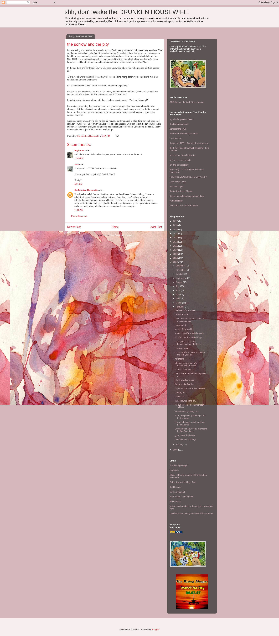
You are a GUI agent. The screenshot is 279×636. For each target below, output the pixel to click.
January (180, 444)
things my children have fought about (187, 196)
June (178, 290)
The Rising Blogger (178, 465)
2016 (175, 225)
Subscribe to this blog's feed (183, 482)
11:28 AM (78, 210)
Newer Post (74, 227)
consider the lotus (178, 129)
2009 (175, 254)
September (181, 278)
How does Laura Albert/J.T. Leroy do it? (188, 177)
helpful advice (181, 314)
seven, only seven (183, 369)
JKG (76, 164)
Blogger (155, 629)
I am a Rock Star (178, 181)
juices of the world (183, 329)
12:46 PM (78, 158)
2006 (175, 450)
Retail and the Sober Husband (184, 205)
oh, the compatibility (179, 165)
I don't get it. (180, 325)
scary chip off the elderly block (189, 333)
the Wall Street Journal (193, 102)
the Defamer (175, 487)
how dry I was (181, 348)
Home (115, 227)
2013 (175, 237)
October (180, 274)
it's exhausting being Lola (186, 411)
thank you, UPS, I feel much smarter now (189, 143)
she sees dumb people (180, 160)
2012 (175, 242)
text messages (177, 186)
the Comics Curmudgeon (181, 496)
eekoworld (179, 396)
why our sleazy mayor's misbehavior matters (186, 364)
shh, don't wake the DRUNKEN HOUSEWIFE (126, 12)
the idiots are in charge (185, 439)
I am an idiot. (176, 138)
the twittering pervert (179, 124)
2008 (175, 258)
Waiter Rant (175, 501)
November (181, 270)
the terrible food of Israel (181, 191)
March (179, 303)
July (178, 286)
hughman (79, 150)
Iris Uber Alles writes (184, 380)
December (181, 266)
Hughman (174, 470)
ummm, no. (180, 392)
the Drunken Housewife (86, 190)
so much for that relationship (188, 337)
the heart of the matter (185, 310)
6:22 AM (78, 184)
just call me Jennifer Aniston (183, 155)
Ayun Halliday (176, 201)
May (178, 294)
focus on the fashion (184, 384)
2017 (175, 221)
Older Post (156, 227)
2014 (175, 233)
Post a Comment (79, 216)
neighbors (179, 359)
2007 (175, 262)
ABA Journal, (176, 102)
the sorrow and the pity (185, 401)
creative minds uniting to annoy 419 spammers (191, 513)
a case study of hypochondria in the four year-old (190, 353)
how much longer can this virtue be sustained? (190, 423)
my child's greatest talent (181, 119)
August (179, 282)
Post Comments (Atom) (121, 235)
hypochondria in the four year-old (190, 388)
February (180, 307)
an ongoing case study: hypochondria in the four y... (189, 342)
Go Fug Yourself (177, 492)
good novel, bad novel (185, 435)
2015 (175, 229)
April (178, 298)
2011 (175, 246)
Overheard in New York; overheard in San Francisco (191, 430)
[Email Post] (117, 136)
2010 (175, 250)
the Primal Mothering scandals (184, 133)
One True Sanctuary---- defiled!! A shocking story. (190, 319)
